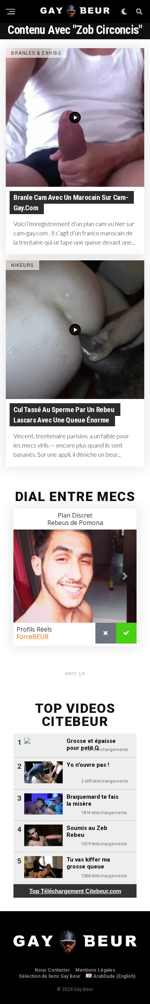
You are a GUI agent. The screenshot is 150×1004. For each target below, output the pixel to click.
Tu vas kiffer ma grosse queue (88, 863)
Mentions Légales (95, 970)
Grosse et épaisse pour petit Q (91, 744)
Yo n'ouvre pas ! (88, 764)
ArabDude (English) (113, 976)
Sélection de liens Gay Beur (49, 976)
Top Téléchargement (75, 891)
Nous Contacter (52, 970)
